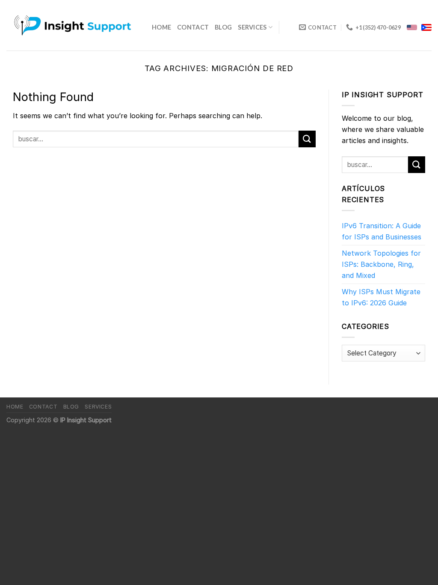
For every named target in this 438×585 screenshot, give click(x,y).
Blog (223, 27)
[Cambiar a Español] (426, 27)
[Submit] (307, 139)
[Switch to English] (412, 27)
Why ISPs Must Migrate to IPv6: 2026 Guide (381, 297)
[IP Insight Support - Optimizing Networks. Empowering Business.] (72, 25)
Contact (193, 27)
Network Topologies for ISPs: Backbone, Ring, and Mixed (381, 264)
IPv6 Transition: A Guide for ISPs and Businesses (381, 231)
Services (252, 27)
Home (161, 27)
